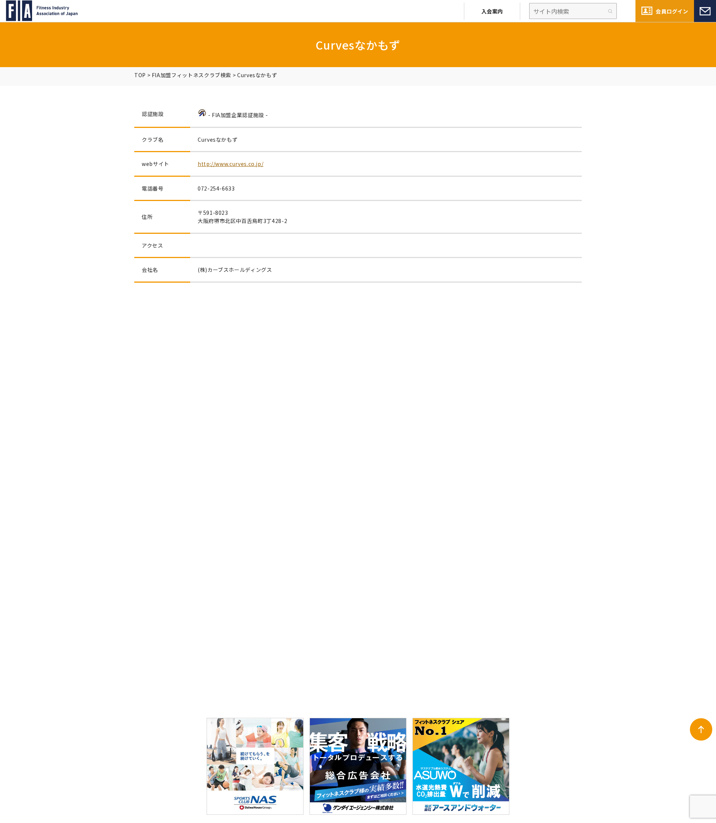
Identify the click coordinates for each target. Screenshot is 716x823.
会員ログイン (672, 11)
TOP (140, 75)
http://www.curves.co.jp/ (230, 163)
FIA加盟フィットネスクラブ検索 (191, 75)
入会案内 (492, 11)
